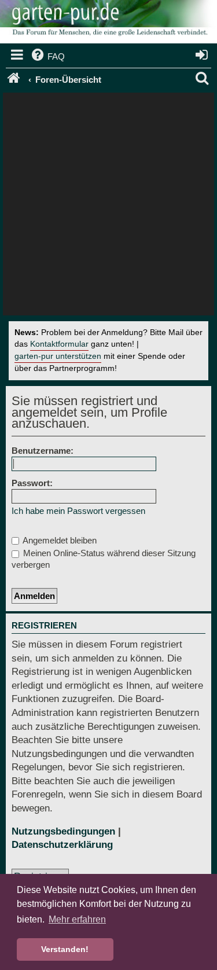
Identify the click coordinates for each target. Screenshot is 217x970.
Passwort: (32, 483)
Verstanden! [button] (65, 949)
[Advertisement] (108, 206)
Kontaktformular (59, 344)
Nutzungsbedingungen (63, 831)
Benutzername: (42, 450)
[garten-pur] (108, 23)
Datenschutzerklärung (62, 844)
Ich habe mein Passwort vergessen (78, 511)
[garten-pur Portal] (15, 80)
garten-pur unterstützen (57, 356)
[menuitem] (47, 57)
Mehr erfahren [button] (77, 919)
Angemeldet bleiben (59, 540)
